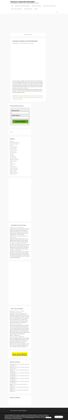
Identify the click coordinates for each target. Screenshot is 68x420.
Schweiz (11, 165)
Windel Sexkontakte (13, 169)
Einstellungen (48, 417)
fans (17, 97)
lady (39, 97)
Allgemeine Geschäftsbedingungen (22, 5)
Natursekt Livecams (13, 158)
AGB (11, 410)
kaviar (28, 97)
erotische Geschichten (14, 143)
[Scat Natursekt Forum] (19, 302)
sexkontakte (31, 43)
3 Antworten (20, 98)
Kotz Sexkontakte (13, 152)
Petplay (11, 162)
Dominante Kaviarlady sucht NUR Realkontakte (25, 41)
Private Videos (12, 163)
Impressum (15, 410)
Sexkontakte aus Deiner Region (18, 225)
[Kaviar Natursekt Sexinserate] (34, 22)
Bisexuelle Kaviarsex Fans (15, 142)
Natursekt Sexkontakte (14, 159)
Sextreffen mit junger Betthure (15, 250)
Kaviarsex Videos (13, 151)
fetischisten (20, 97)
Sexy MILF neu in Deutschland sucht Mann (18, 243)
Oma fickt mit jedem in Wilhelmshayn (17, 336)
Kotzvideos (12, 155)
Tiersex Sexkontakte (14, 168)
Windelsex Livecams (14, 172)
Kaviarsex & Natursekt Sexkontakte (22, 2)
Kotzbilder (12, 153)
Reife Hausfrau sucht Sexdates (16, 323)
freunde (25, 97)
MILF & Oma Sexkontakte (16, 8)
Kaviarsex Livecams (14, 149)
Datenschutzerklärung (36, 5)
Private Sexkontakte (28, 8)
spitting (15, 98)
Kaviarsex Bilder (13, 148)
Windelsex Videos (13, 173)
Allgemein (12, 141)
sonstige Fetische (33, 95)
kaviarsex (32, 97)
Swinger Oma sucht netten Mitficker (17, 227)
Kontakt (35, 8)
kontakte (36, 97)
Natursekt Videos (13, 161)
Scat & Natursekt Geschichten (49, 5)
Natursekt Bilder (13, 156)
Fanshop (11, 145)
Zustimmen (58, 417)
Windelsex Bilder (13, 171)
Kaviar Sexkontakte (25, 95)
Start (12, 5)
